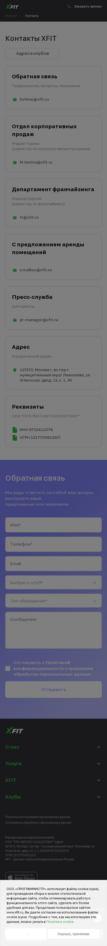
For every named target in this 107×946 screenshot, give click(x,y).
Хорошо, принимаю (74, 934)
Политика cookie (60, 921)
